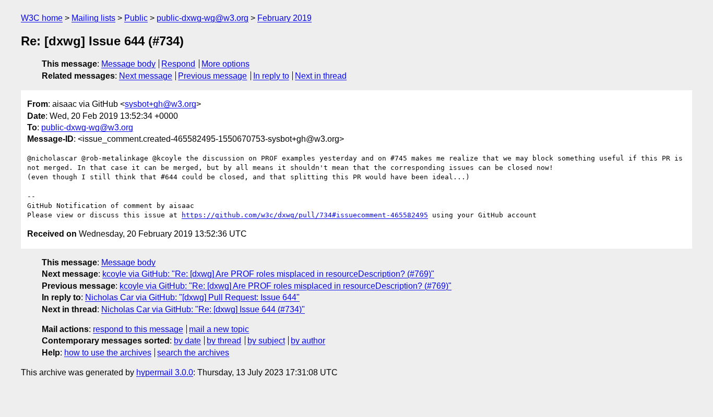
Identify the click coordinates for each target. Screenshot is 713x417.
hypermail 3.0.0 (164, 372)
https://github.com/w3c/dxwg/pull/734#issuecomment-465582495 (305, 215)
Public (136, 18)
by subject (266, 340)
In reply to (271, 75)
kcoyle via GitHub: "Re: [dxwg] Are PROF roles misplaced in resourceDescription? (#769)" (268, 273)
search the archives (193, 352)
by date (187, 340)
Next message (145, 75)
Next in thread (321, 75)
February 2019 (284, 18)
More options (225, 63)
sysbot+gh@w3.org (160, 104)
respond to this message (138, 329)
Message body (128, 63)
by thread (224, 340)
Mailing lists (93, 18)
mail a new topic (219, 329)
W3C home (42, 18)
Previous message (212, 75)
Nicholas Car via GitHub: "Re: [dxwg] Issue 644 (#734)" (203, 309)
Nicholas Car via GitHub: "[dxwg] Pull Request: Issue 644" (192, 297)
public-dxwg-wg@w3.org (202, 18)
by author (308, 340)
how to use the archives (107, 352)
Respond (178, 63)
